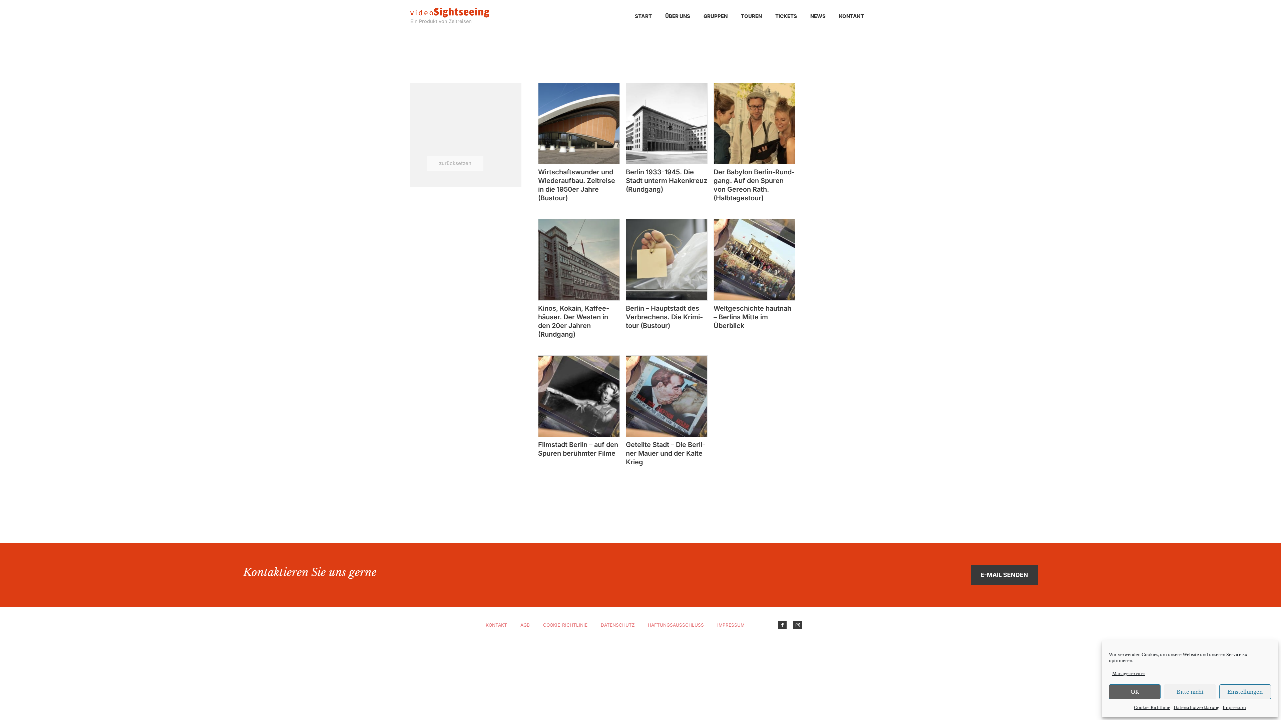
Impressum (1234, 707)
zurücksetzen (455, 163)
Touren (751, 16)
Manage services (1128, 673)
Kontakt (851, 16)
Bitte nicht (1190, 692)
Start (643, 16)
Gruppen (716, 16)
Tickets (786, 16)
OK (1135, 692)
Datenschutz (617, 625)
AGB (525, 625)
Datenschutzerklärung (1196, 707)
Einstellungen (1245, 692)
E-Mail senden (1004, 574)
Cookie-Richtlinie (1152, 707)
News (818, 16)
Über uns (677, 16)
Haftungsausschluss (676, 625)
